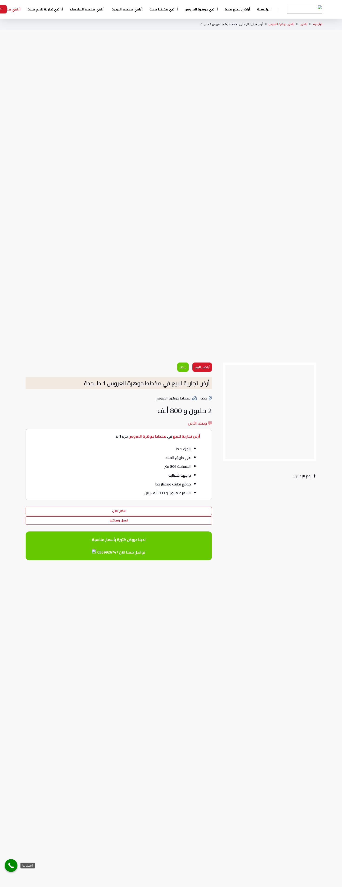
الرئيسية (317, 24)
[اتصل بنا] (11, 865)
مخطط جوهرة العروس (147, 436)
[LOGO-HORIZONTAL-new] (304, 9)
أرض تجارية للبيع (186, 436)
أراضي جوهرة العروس (281, 24)
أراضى (303, 24)
